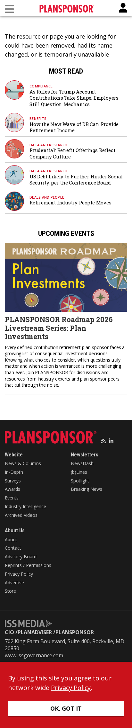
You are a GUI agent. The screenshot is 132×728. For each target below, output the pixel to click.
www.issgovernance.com (34, 655)
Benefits (37, 118)
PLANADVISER (35, 632)
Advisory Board (21, 556)
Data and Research (48, 144)
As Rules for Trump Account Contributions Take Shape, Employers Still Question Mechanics (74, 97)
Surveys (13, 481)
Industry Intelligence (25, 506)
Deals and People (46, 197)
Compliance (41, 86)
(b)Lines (79, 472)
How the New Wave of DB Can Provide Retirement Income (74, 127)
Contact (13, 548)
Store (10, 591)
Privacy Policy (19, 574)
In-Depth (14, 472)
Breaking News (86, 489)
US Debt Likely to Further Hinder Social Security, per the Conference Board (76, 179)
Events (12, 498)
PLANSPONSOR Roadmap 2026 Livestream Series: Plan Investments (59, 328)
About (11, 539)
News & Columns (23, 463)
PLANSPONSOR (74, 632)
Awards (12, 489)
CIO (9, 632)
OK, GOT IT (66, 708)
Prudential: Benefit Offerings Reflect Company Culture (72, 153)
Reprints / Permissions (28, 565)
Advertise (14, 583)
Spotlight (80, 481)
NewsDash (82, 463)
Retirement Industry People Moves (70, 202)
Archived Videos (21, 515)
